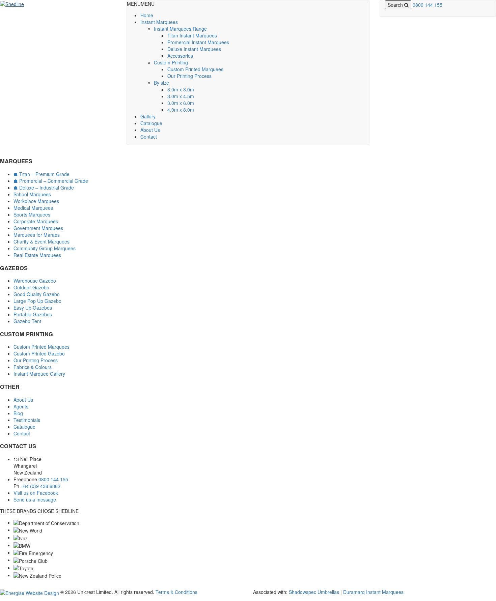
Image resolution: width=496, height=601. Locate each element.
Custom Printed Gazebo (39, 353)
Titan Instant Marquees (192, 35)
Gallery (148, 116)
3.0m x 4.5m (180, 96)
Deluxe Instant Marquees (194, 49)
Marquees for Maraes (36, 234)
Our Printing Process (189, 76)
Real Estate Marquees (37, 255)
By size (161, 82)
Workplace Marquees (36, 201)
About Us (150, 129)
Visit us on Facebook (35, 492)
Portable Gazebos (32, 314)
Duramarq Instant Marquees (373, 592)
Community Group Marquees (44, 248)
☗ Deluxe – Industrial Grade (43, 187)
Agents (20, 406)
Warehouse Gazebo (34, 280)
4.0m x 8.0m (180, 109)
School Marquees (32, 194)
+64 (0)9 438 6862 (40, 486)
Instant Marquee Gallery (39, 373)
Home (146, 15)
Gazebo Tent (27, 321)
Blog (18, 413)
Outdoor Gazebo (31, 287)
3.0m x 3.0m (180, 89)
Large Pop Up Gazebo (37, 300)
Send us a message (34, 499)
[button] (141, 3)
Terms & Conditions (176, 592)
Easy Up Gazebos (32, 307)
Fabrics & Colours (32, 367)
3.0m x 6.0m (180, 102)
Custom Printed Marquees (195, 69)
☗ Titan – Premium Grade (41, 174)
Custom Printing (171, 62)
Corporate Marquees (35, 221)
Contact (148, 136)
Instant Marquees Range (180, 28)
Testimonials (26, 420)
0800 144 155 (427, 4)
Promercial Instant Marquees (198, 42)
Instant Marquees (159, 22)
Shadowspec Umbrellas (314, 592)
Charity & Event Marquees (41, 241)
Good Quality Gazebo (36, 294)
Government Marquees (38, 228)
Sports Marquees (31, 214)
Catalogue (151, 123)
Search (396, 4)
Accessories (180, 55)
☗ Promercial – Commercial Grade (50, 180)
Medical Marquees (33, 207)
